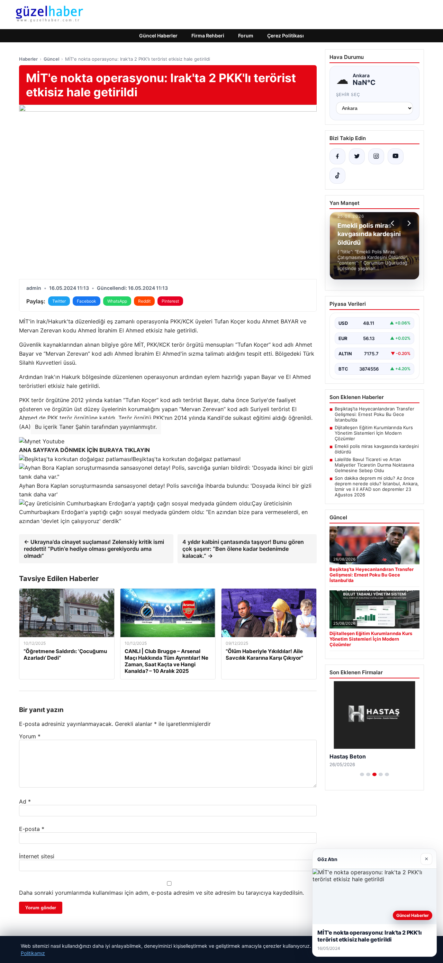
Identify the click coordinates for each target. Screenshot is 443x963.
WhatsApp (117, 301)
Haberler (28, 59)
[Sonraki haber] (408, 223)
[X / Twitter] (357, 156)
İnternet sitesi (36, 856)
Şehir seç (348, 94)
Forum (245, 35)
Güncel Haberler (158, 35)
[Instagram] (376, 156)
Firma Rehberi (207, 35)
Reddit (144, 301)
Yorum (29, 736)
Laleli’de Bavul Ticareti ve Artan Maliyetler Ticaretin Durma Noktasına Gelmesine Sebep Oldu (374, 465)
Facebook (86, 301)
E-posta (31, 828)
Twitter (59, 301)
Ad (25, 801)
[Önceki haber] (393, 223)
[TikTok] (337, 176)
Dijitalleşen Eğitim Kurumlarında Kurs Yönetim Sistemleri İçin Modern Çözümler (374, 433)
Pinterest (170, 301)
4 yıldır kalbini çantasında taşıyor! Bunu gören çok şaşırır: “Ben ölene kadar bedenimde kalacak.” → (243, 548)
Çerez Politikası (285, 35)
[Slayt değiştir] (362, 774)
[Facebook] (337, 156)
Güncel (51, 59)
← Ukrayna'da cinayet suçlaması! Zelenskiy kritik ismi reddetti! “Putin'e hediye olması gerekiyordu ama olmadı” (94, 548)
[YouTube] (396, 156)
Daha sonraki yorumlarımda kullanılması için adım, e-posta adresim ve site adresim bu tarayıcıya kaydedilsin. (161, 892)
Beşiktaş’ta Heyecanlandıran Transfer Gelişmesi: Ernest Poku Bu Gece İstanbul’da (374, 414)
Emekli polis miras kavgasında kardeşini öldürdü (377, 448)
